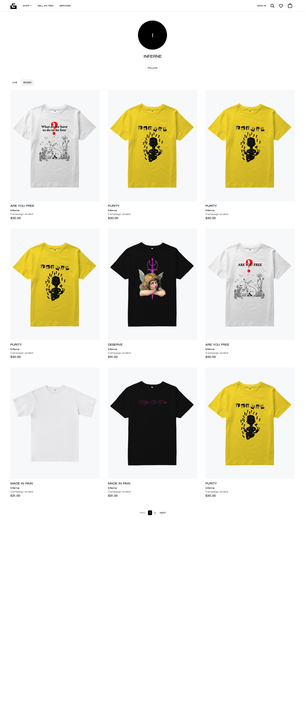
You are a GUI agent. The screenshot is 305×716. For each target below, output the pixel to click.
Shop (26, 5)
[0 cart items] (290, 5)
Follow (152, 68)
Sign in (261, 5)
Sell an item (45, 5)
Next (163, 512)
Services (65, 5)
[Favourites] (280, 5)
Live (14, 82)
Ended (27, 82)
